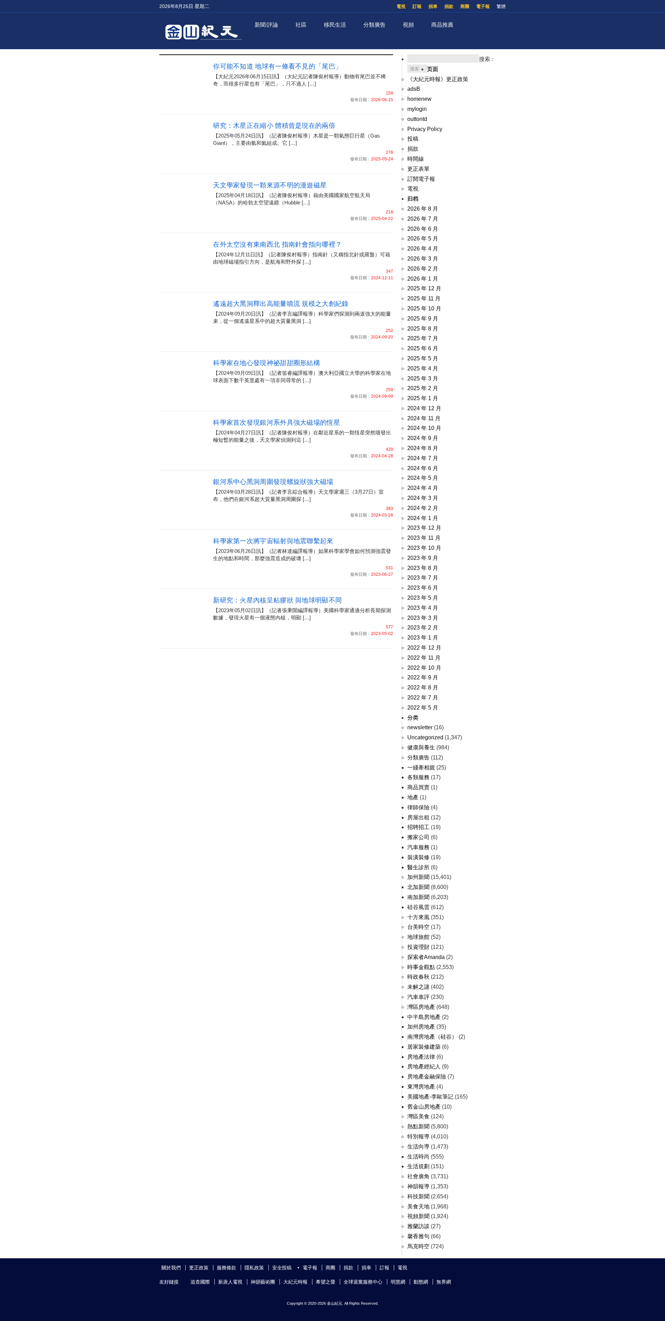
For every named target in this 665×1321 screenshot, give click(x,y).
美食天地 (418, 1206)
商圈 (464, 6)
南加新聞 (418, 897)
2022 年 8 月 (422, 687)
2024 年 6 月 (422, 468)
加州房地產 (421, 1027)
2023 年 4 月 (422, 608)
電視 (401, 6)
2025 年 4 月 (422, 368)
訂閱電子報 (421, 179)
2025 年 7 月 (422, 338)
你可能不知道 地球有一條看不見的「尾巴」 (277, 66)
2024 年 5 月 (422, 478)
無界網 (443, 1282)
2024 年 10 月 (424, 428)
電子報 (483, 6)
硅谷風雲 (418, 907)
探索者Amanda (426, 957)
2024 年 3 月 (422, 498)
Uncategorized (425, 737)
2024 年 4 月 (422, 488)
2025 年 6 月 (422, 348)
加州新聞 (418, 877)
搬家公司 (418, 837)
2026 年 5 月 (422, 238)
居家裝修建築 (424, 1047)
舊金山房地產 (424, 1107)
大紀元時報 (295, 1282)
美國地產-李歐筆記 (430, 1097)
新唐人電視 (230, 1282)
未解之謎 (418, 987)
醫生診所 (418, 867)
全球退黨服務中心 (363, 1282)
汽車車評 (418, 997)
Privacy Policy (424, 129)
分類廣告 (374, 25)
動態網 (421, 1282)
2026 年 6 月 (422, 229)
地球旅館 (418, 937)
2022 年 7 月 (422, 698)
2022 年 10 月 (424, 668)
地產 (412, 797)
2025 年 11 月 (424, 298)
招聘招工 (418, 827)
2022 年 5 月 (422, 708)
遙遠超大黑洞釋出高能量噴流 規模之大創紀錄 (280, 303)
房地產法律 (421, 1057)
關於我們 (171, 1267)
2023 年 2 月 (422, 628)
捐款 (448, 6)
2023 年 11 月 (424, 538)
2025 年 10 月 (424, 308)
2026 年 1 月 (422, 279)
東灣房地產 (421, 1087)
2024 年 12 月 (424, 408)
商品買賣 (418, 787)
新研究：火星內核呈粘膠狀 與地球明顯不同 (277, 600)
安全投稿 (282, 1267)
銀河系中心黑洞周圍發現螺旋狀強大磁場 (273, 481)
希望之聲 (325, 1282)
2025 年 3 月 (422, 378)
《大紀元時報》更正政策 (437, 79)
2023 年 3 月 (422, 618)
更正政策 (199, 1267)
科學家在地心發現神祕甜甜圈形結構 (266, 363)
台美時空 (418, 927)
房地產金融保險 (426, 1077)
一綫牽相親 (421, 767)
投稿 (412, 139)
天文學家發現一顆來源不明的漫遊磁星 (270, 185)
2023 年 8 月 (422, 568)
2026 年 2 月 (422, 269)
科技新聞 (418, 1196)
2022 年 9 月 (422, 677)
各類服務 (418, 777)
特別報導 (418, 1136)
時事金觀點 (421, 967)
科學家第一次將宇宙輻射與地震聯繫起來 (273, 541)
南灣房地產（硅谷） (432, 1037)
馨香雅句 (418, 1236)
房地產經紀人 (424, 1066)
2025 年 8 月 (422, 329)
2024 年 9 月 (422, 438)
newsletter (420, 727)
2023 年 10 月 (424, 548)
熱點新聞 (418, 1126)
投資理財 (418, 947)
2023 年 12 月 (424, 528)
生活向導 (418, 1147)
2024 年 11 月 (424, 418)
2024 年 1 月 (422, 518)
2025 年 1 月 (422, 398)
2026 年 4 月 (422, 249)
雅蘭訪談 (418, 1226)
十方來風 (418, 917)
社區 (301, 25)
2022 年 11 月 (424, 658)
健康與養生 (421, 747)
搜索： (487, 59)
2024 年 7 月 (422, 458)
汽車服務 (418, 847)
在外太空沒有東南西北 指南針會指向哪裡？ (277, 244)
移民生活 (335, 25)
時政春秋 (418, 977)
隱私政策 (254, 1267)
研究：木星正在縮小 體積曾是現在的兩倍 (274, 125)
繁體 (501, 6)
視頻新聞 (418, 1216)
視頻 (408, 25)
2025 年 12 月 (424, 288)
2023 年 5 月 (422, 598)
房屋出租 (418, 817)
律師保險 (418, 807)
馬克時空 (418, 1246)
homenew (419, 99)
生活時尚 (418, 1157)
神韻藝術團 (263, 1282)
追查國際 (200, 1282)
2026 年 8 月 (422, 209)
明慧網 (398, 1282)
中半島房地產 (424, 1017)
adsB (413, 89)
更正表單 (418, 169)
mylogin (417, 109)
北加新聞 (418, 887)
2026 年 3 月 (422, 259)
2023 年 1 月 (422, 638)
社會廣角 (418, 1176)
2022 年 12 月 (424, 648)
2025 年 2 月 (422, 388)
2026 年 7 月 (422, 219)
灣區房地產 (421, 1007)
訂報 (417, 6)
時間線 (415, 159)
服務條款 (226, 1267)
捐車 (432, 6)
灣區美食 (418, 1116)
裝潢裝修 (418, 857)
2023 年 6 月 (422, 588)
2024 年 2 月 (422, 508)
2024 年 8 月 (422, 448)
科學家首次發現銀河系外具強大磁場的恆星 (276, 422)
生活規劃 (418, 1166)
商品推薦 (442, 25)
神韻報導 (418, 1186)
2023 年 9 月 (422, 558)
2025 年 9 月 (422, 319)
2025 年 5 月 (422, 358)
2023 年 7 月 (422, 578)
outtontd (417, 119)
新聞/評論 (266, 25)
